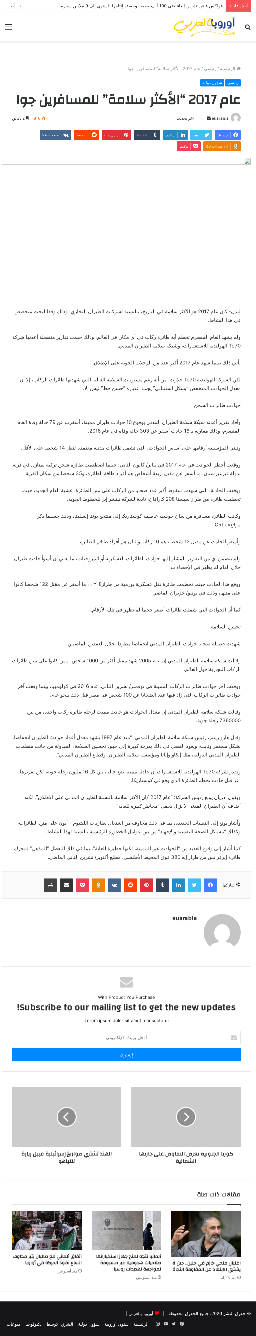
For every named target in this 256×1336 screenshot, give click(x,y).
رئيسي (210, 68)
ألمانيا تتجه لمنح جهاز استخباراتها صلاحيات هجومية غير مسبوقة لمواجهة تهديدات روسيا (128, 1262)
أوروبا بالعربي (141, 1313)
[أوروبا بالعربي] (205, 27)
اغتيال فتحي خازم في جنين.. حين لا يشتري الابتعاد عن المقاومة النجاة (206, 1266)
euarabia (220, 118)
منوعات (14, 1324)
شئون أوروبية (116, 1324)
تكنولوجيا (33, 1324)
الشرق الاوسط (59, 1324)
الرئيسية (228, 68)
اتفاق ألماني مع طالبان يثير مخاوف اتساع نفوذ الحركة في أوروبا (47, 1259)
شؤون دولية (212, 82)
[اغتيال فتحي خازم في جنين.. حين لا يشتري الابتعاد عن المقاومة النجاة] (206, 1234)
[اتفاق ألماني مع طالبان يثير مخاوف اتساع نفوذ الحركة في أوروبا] (47, 1231)
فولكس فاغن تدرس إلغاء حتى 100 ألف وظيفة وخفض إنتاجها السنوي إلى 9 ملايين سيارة (142, 5)
